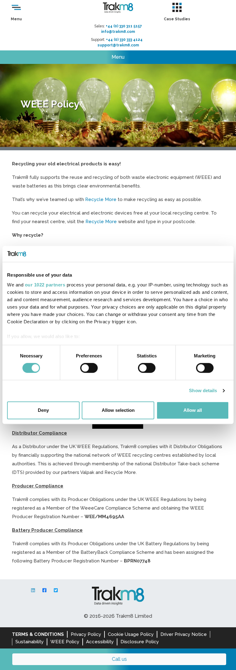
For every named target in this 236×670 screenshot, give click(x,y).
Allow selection (118, 410)
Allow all (192, 410)
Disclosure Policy (139, 641)
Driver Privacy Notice (183, 634)
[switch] (89, 368)
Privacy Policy (86, 634)
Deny (43, 410)
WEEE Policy (64, 641)
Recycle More (100, 199)
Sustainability (29, 641)
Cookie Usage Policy (131, 634)
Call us (119, 659)
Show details (203, 390)
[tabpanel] (118, 105)
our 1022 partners (45, 284)
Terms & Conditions (38, 634)
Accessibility (100, 641)
